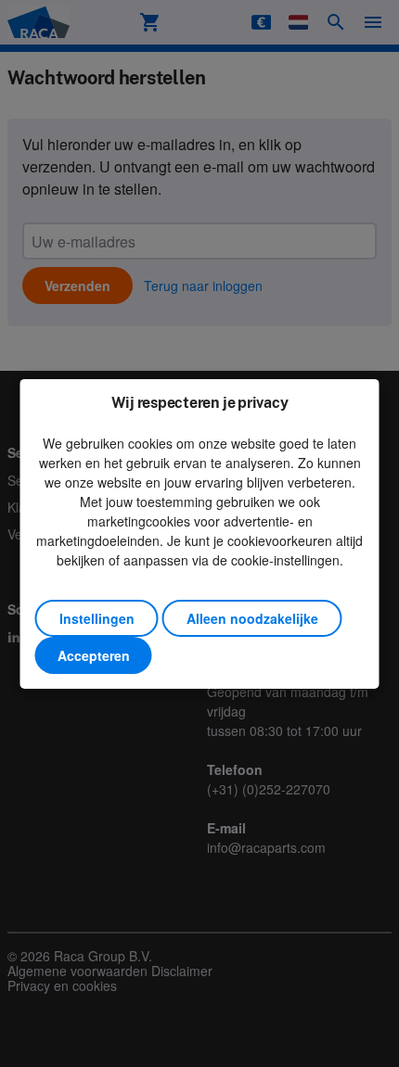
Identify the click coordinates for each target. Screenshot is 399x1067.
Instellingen (97, 618)
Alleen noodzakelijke (252, 618)
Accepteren (94, 655)
